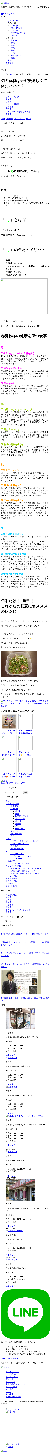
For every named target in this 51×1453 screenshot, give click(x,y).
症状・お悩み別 (12, 804)
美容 (7, 801)
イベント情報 (11, 876)
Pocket (28, 119)
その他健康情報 (12, 104)
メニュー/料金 (12, 35)
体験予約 (9, 1389)
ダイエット (15, 31)
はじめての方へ (12, 21)
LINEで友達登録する (10, 1358)
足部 (17, 826)
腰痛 (17, 814)
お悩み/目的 (11, 1374)
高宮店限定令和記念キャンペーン (24, 871)
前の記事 (5, 783)
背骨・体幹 (20, 819)
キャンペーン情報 (13, 866)
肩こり (18, 811)
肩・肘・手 (20, 821)
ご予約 (9, 14)
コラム (8, 839)
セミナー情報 (11, 881)
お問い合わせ (11, 1387)
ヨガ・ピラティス (18, 859)
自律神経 (14, 806)
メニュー (9, 851)
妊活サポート (16, 846)
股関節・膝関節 (21, 816)
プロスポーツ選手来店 (19, 864)
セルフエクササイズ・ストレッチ (24, 841)
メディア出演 (11, 879)
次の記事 (21, 783)
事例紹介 (9, 884)
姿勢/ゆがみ (20, 829)
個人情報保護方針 (13, 1397)
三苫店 (13, 53)
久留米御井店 (16, 55)
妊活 (12, 836)
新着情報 (9, 63)
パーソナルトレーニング (20, 856)
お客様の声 (10, 60)
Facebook (9, 119)
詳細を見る (10, 1055)
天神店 (13, 48)
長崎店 (13, 58)
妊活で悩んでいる (18, 33)
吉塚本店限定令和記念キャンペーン (25, 869)
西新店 (13, 45)
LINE (3, 119)
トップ (4, 74)
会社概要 (9, 1394)
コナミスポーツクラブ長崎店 (18, 112)
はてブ (22, 119)
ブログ (8, 65)
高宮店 (13, 43)
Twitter (16, 119)
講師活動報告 (11, 886)
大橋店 (13, 50)
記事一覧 (13, 783)
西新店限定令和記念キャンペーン (24, 874)
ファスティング (12, 97)
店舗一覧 (9, 1379)
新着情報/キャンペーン (15, 1384)
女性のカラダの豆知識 (19, 844)
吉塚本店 (14, 40)
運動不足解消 (16, 28)
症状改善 (14, 26)
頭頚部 (18, 824)
